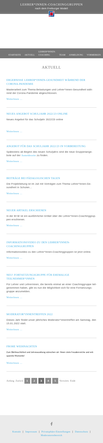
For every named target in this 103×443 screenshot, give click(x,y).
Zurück (19, 380)
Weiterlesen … (14, 99)
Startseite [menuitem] (14, 55)
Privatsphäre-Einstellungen (55, 431)
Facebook (51, 424)
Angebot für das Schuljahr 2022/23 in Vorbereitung (46, 146)
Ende (73, 380)
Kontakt (16, 431)
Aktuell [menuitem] (30, 55)
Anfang (10, 380)
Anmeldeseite (28, 155)
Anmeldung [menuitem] (76, 55)
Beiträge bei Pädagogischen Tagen (33, 178)
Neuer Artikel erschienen (26, 210)
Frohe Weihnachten (21, 346)
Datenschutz (81, 431)
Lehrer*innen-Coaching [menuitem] (47, 53)
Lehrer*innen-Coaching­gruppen (51, 4)
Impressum (31, 431)
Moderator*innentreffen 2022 (29, 314)
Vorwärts (64, 380)
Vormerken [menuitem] (94, 55)
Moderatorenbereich (51, 435)
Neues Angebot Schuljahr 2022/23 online (37, 113)
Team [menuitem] (62, 55)
